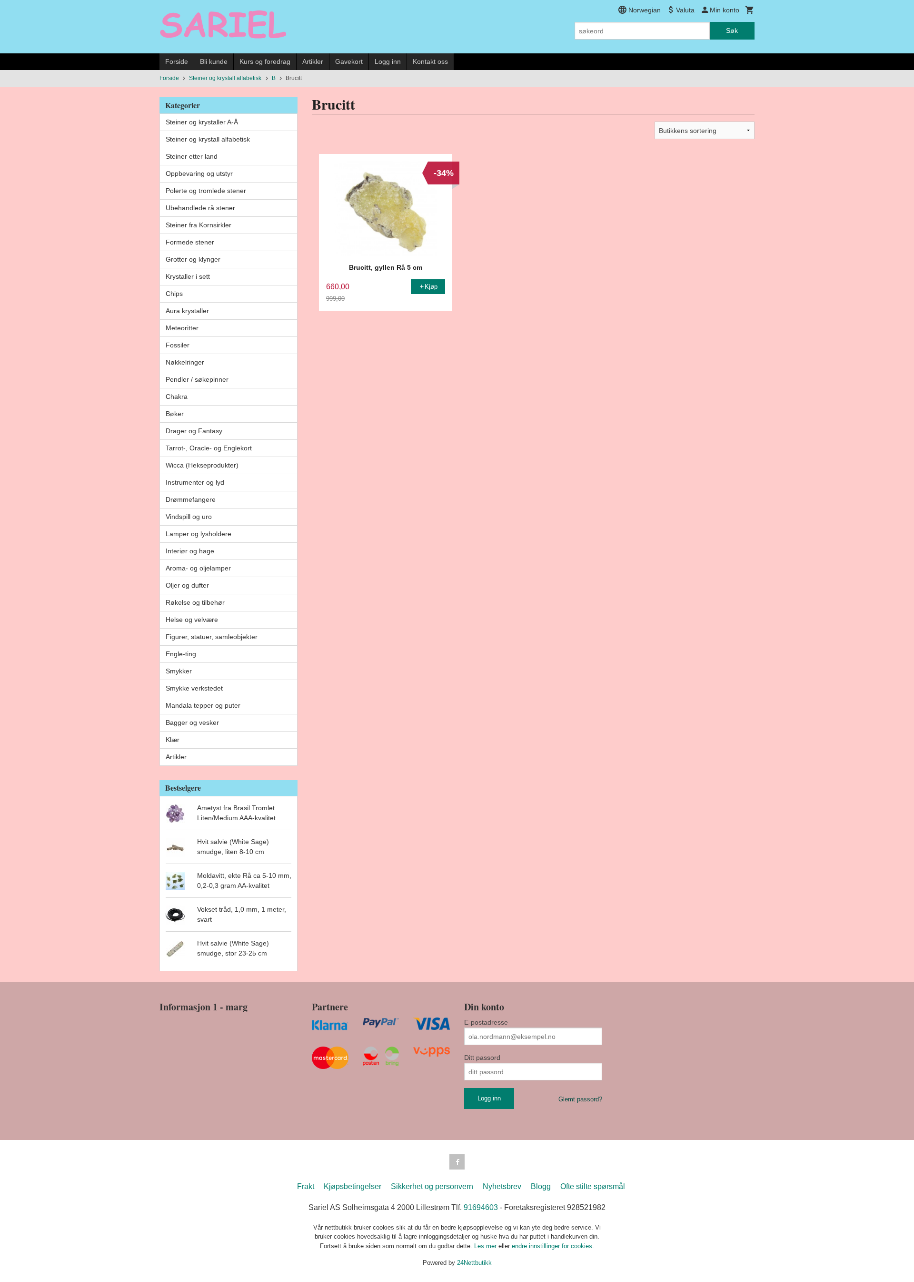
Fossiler (177, 345)
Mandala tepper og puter (203, 705)
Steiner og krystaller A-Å (202, 122)
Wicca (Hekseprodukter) (202, 465)
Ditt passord (482, 1057)
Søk (732, 30)
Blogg (541, 1186)
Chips (174, 293)
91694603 (481, 1207)
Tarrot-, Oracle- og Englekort (209, 448)
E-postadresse (486, 1022)
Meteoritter (182, 328)
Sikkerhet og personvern (432, 1186)
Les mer (486, 1246)
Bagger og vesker (192, 722)
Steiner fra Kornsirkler (198, 225)
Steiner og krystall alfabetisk (208, 139)
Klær (172, 739)
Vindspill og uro (189, 516)
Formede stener (190, 242)
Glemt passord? (580, 1099)
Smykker (179, 671)
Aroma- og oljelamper (198, 568)
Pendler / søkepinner (197, 379)
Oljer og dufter (187, 585)
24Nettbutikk (474, 1262)
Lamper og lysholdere (198, 534)
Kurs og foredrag (264, 61)
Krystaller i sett (188, 276)
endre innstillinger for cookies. (553, 1246)
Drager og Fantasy (194, 431)
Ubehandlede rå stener (200, 208)
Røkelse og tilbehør (195, 602)
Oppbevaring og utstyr (199, 173)
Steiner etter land (192, 156)
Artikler (312, 61)
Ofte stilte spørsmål (592, 1186)
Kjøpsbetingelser (352, 1186)
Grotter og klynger (193, 259)
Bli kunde (214, 61)
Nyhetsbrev (502, 1186)
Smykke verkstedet (194, 688)
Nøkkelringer (185, 362)
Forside (176, 61)
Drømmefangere (191, 499)
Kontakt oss (430, 61)
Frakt (305, 1186)
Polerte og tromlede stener (206, 190)
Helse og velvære (192, 619)
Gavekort (349, 61)
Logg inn (388, 61)
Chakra (177, 396)
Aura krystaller (187, 311)
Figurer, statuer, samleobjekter (212, 637)
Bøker (175, 413)
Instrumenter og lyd (195, 482)
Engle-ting (181, 654)
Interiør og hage (190, 551)
